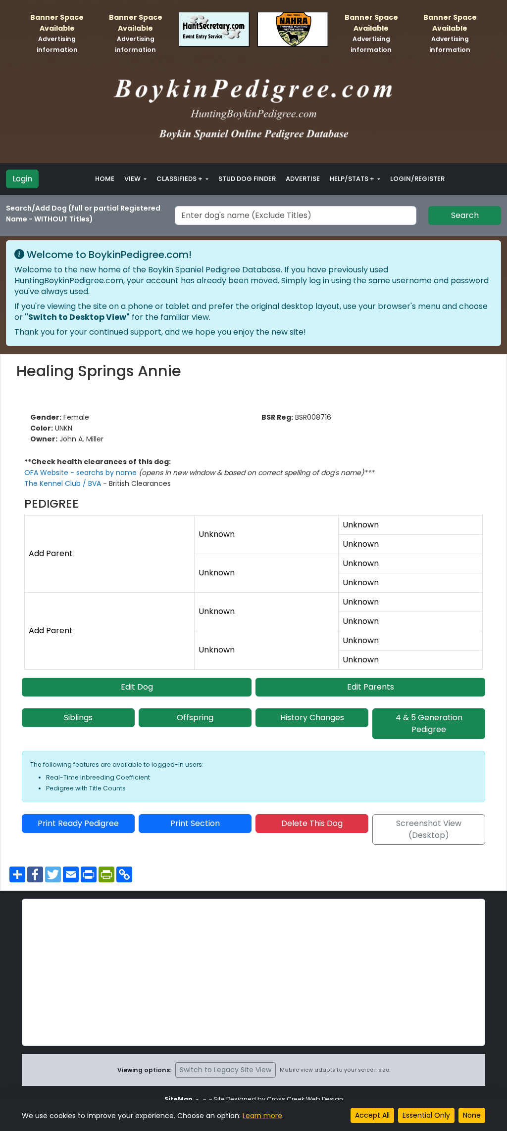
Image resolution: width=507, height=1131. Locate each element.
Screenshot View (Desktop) (428, 829)
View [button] (133, 178)
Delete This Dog (312, 823)
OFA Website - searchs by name (81, 473)
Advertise (303, 178)
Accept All (372, 1115)
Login (22, 178)
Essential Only (426, 1115)
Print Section (195, 823)
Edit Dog (137, 687)
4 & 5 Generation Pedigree (429, 723)
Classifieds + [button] (180, 178)
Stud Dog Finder (247, 178)
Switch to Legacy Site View (225, 1070)
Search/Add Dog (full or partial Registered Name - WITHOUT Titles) (83, 213)
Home (104, 178)
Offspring (195, 717)
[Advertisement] (253, 972)
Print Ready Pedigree (78, 823)
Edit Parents (370, 687)
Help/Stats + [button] (353, 178)
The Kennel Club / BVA (63, 483)
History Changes (312, 717)
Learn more (262, 1116)
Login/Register (417, 178)
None (472, 1115)
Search (465, 215)
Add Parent (51, 553)
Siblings (78, 717)
